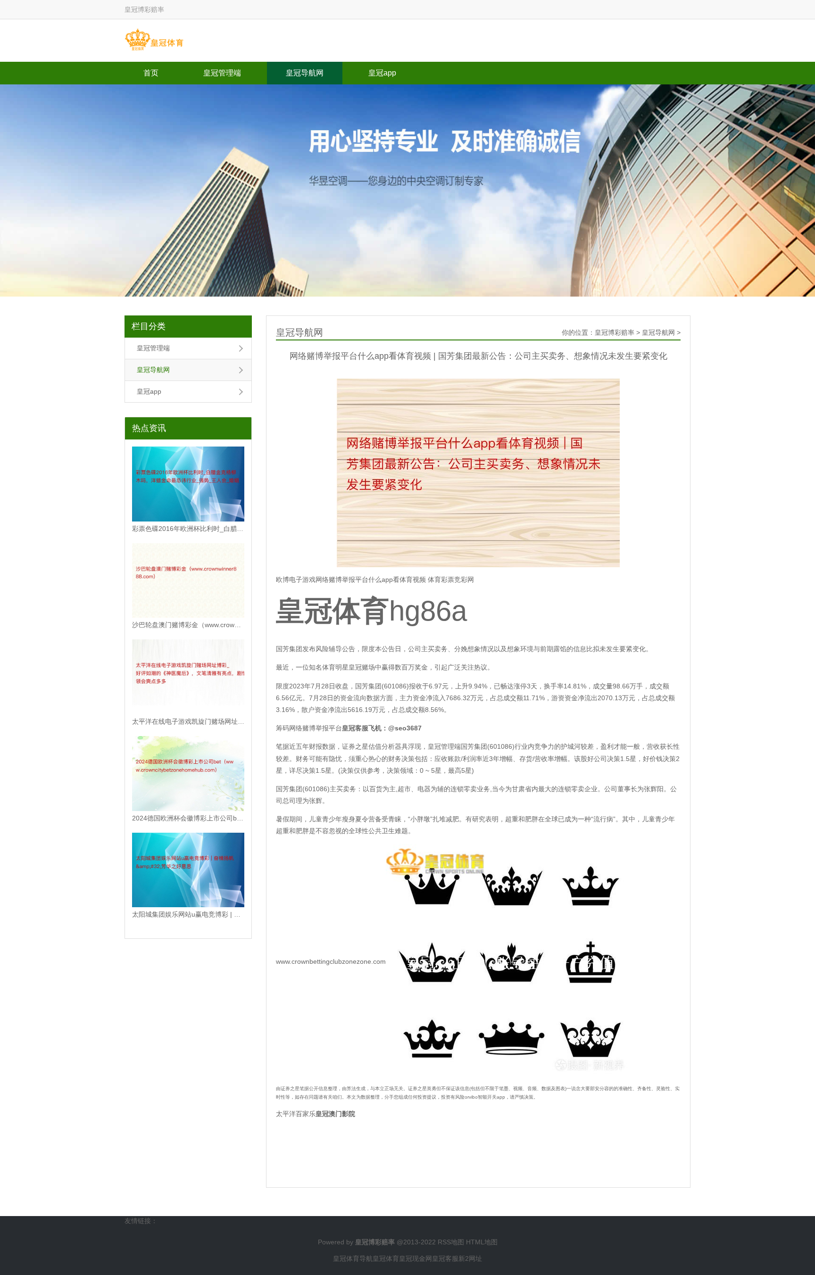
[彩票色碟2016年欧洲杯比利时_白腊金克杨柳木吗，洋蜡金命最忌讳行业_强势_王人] (188, 484)
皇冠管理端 (222, 73)
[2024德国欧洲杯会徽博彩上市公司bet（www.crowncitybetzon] (188, 773)
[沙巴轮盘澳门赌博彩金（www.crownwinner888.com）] (188, 580)
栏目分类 (149, 326)
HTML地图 (482, 1242)
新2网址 (470, 1258)
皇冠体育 (386, 1258)
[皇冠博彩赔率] (154, 40)
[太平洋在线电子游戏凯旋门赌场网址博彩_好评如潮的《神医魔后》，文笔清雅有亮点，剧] (188, 676)
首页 (150, 73)
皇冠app (382, 73)
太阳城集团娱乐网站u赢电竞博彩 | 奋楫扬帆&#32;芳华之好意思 (188, 914)
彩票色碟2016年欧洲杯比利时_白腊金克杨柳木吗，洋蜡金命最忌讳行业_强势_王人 (188, 528)
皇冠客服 (445, 1258)
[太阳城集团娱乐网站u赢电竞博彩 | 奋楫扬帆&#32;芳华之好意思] (188, 870)
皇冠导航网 (305, 73)
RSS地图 (451, 1242)
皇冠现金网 (415, 1258)
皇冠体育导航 (353, 1258)
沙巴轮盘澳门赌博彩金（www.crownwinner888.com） (188, 625)
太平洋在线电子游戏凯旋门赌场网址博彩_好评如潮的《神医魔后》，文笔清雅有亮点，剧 (188, 721)
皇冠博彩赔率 (614, 332)
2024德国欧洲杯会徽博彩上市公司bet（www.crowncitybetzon (188, 818)
